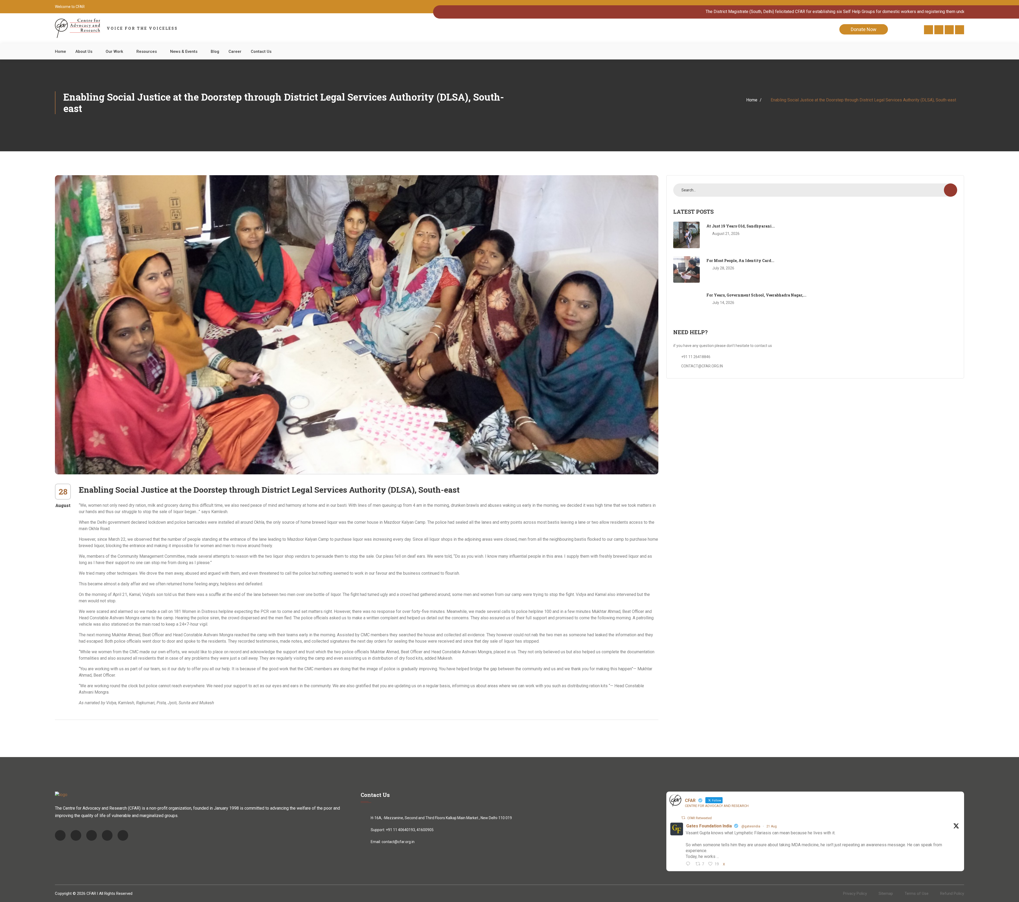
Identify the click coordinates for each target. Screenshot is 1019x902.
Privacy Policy (855, 893)
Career (234, 51)
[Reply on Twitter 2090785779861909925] (689, 864)
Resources (146, 51)
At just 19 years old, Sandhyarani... (740, 226)
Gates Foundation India (709, 825)
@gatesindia (750, 826)
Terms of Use (917, 893)
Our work (114, 51)
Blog (215, 51)
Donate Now (863, 29)
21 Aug (771, 826)
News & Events (183, 51)
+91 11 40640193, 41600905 (410, 830)
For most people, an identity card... (740, 260)
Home (60, 51)
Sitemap (886, 893)
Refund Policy (952, 893)
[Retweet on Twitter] (683, 818)
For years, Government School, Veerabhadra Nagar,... (756, 295)
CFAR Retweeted (699, 818)
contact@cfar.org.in (398, 842)
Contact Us (261, 51)
